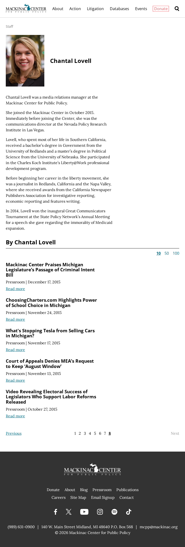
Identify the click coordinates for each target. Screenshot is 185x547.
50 (167, 253)
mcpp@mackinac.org (159, 526)
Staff (9, 26)
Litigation (95, 8)
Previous (13, 433)
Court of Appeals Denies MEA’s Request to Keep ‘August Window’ (50, 363)
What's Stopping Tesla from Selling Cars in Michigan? (50, 333)
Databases (119, 8)
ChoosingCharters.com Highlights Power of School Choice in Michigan (51, 302)
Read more (15, 288)
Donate (161, 8)
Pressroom (15, 282)
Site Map (78, 497)
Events (141, 8)
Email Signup (103, 497)
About (57, 8)
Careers (59, 497)
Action (75, 8)
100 (176, 253)
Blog (84, 489)
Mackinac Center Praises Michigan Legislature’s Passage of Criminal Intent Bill (50, 269)
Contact (126, 497)
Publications (127, 489)
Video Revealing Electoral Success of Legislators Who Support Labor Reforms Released (51, 396)
